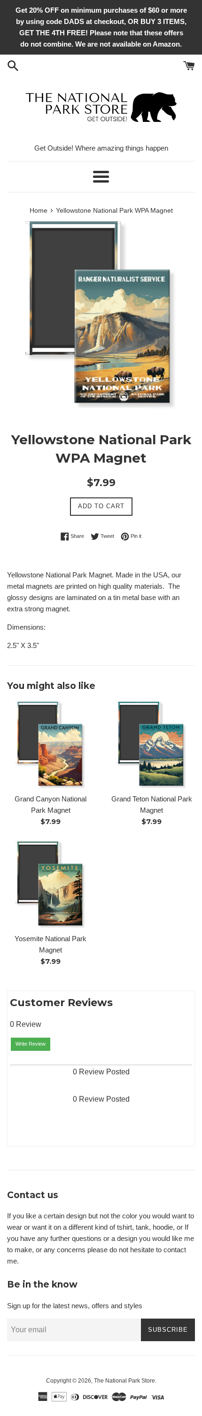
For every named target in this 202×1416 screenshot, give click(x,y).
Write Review (31, 1044)
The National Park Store (124, 1380)
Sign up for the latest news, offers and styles (74, 1306)
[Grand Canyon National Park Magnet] (50, 745)
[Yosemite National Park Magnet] (50, 884)
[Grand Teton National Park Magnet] (151, 745)
